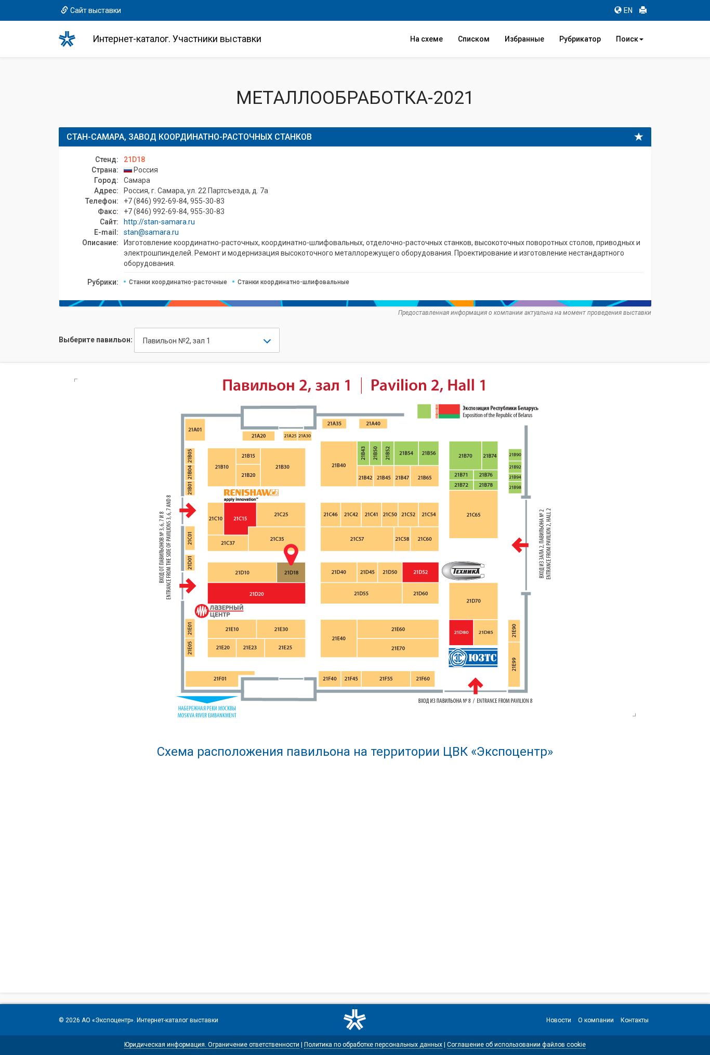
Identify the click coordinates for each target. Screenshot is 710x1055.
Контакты (635, 1020)
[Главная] (72, 39)
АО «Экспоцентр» (108, 1020)
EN (628, 10)
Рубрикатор (580, 39)
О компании (596, 1020)
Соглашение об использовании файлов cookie (516, 1044)
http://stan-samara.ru (159, 222)
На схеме (426, 39)
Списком (474, 39)
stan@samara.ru (151, 232)
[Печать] (643, 10)
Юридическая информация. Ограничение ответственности (211, 1044)
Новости (558, 1020)
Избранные (524, 39)
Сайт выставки (95, 10)
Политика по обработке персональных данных (373, 1044)
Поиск (627, 39)
